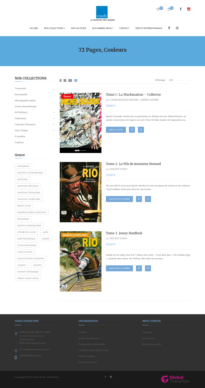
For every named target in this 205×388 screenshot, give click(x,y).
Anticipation (23, 166)
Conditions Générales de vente (93, 350)
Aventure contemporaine (30, 172)
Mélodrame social (26, 232)
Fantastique (23, 218)
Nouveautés (21, 94)
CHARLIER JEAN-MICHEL (124, 99)
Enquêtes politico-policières (31, 212)
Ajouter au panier (119, 199)
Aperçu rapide (132, 130)
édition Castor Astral (27, 278)
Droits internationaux (26, 106)
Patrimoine (20, 118)
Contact (82, 332)
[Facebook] (169, 28)
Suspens (21, 265)
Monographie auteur (25, 100)
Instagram (188, 8)
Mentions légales (86, 356)
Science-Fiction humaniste (30, 258)
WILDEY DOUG (118, 169)
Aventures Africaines (27, 185)
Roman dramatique (26, 245)
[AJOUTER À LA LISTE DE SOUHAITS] (141, 130)
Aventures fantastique (28, 192)
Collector (19, 142)
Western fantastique (28, 271)
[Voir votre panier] (168, 9)
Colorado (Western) (25, 124)
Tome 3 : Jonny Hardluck (124, 233)
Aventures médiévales (28, 199)
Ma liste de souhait (151, 344)
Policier (46, 238)
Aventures (22, 179)
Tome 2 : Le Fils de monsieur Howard (133, 164)
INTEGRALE (21, 112)
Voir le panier (148, 338)
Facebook (180, 8)
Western (37, 265)
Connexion (147, 332)
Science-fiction (24, 251)
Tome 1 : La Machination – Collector (133, 94)
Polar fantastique (26, 238)
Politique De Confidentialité (91, 344)
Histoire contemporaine (29, 225)
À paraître (20, 136)
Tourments (20, 88)
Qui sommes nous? (87, 362)
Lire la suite (116, 129)
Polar (45, 232)
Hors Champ (21, 130)
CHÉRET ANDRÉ (149, 99)
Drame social (24, 205)
